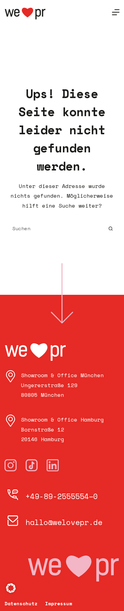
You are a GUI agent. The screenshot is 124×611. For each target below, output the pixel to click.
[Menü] (115, 12)
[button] (11, 588)
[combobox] (56, 228)
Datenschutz (21, 603)
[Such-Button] (110, 228)
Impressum (58, 603)
